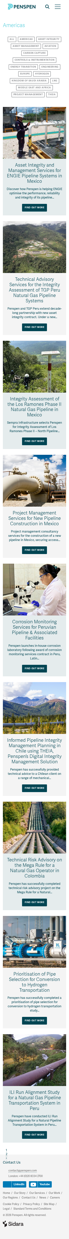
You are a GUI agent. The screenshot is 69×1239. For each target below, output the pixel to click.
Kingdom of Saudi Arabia (29, 80)
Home (6, 1193)
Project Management (28, 94)
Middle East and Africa (34, 87)
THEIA (52, 94)
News (42, 1197)
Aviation (50, 46)
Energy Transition (23, 66)
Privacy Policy (31, 1204)
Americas (26, 39)
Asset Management (26, 46)
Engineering (49, 66)
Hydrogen (42, 73)
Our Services (37, 1193)
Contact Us (12, 1162)
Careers (55, 1197)
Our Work (54, 1193)
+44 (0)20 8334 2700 (31, 1176)
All (12, 39)
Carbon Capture (34, 53)
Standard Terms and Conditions (32, 1208)
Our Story (19, 1193)
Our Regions (10, 1197)
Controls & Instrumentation (35, 60)
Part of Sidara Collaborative (25, 1224)
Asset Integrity (48, 39)
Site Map (49, 1204)
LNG (54, 80)
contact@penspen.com (22, 1170)
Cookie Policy (11, 1204)
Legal (6, 1208)
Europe (25, 73)
